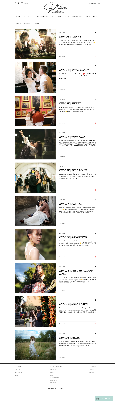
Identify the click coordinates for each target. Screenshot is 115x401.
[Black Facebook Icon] (15, 3)
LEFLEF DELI (27, 23)
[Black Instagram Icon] (18, 3)
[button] (99, 3)
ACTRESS (36, 23)
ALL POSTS (18, 23)
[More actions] (96, 32)
